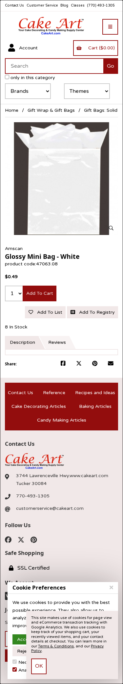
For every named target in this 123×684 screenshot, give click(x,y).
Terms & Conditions (56, 646)
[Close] (111, 587)
